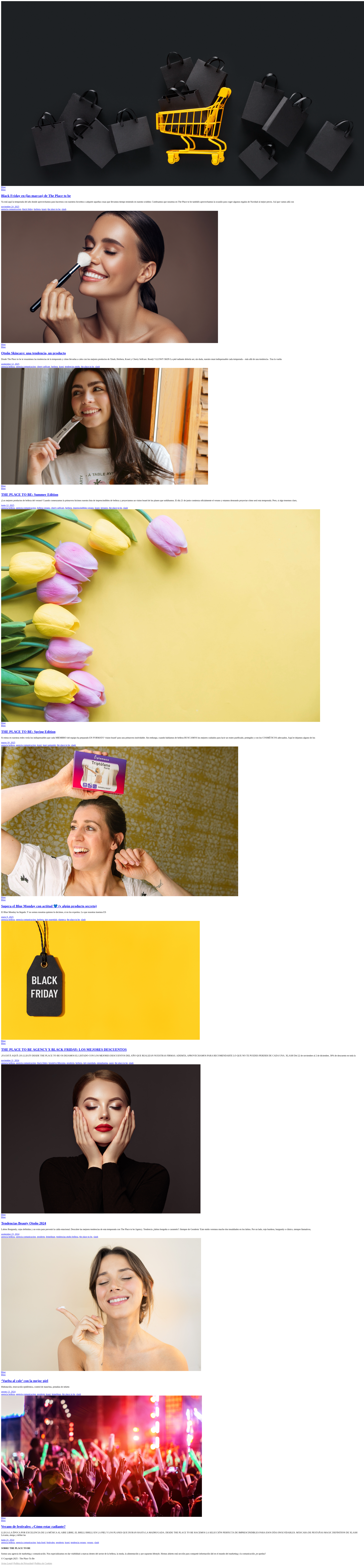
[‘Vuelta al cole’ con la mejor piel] (101, 1370)
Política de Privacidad (23, 1563)
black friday (27, 209)
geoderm (70, 1063)
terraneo (104, 508)
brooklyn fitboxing (57, 1063)
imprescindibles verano (83, 508)
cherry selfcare (43, 366)
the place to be (53, 209)
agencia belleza (8, 366)
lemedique (50, 1236)
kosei (44, 209)
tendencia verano (78, 1542)
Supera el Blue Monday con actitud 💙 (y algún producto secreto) (49, 906)
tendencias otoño (72, 366)
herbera (37, 209)
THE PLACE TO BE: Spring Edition (28, 732)
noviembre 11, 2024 (10, 1060)
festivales (50, 1542)
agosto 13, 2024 (8, 1391)
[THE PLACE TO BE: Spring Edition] (160, 721)
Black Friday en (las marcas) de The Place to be (36, 196)
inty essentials (51, 919)
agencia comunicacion (11, 209)
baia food (41, 1542)
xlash (64, 209)
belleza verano (43, 508)
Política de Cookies (43, 1563)
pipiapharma (102, 1063)
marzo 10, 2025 (8, 742)
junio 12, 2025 (7, 505)
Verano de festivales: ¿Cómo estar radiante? (33, 1526)
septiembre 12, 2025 (10, 364)
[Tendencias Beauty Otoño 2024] (100, 1212)
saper (111, 1063)
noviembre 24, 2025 (10, 206)
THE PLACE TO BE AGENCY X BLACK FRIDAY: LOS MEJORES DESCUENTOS (64, 1049)
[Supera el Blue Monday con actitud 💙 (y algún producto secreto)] (119, 895)
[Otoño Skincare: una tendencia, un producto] (109, 342)
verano (90, 1542)
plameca (62, 919)
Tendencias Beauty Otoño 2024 (23, 1223)
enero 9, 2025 (7, 917)
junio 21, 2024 (7, 1540)
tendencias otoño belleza (67, 1236)
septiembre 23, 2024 (10, 1234)
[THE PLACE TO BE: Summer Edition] (104, 484)
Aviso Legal (6, 1563)
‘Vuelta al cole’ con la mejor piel (24, 1381)
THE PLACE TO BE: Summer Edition (29, 494)
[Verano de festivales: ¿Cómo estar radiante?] (101, 1516)
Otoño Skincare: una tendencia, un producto (33, 353)
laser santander (49, 745)
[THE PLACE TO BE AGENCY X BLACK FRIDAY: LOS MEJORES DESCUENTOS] (100, 1039)
